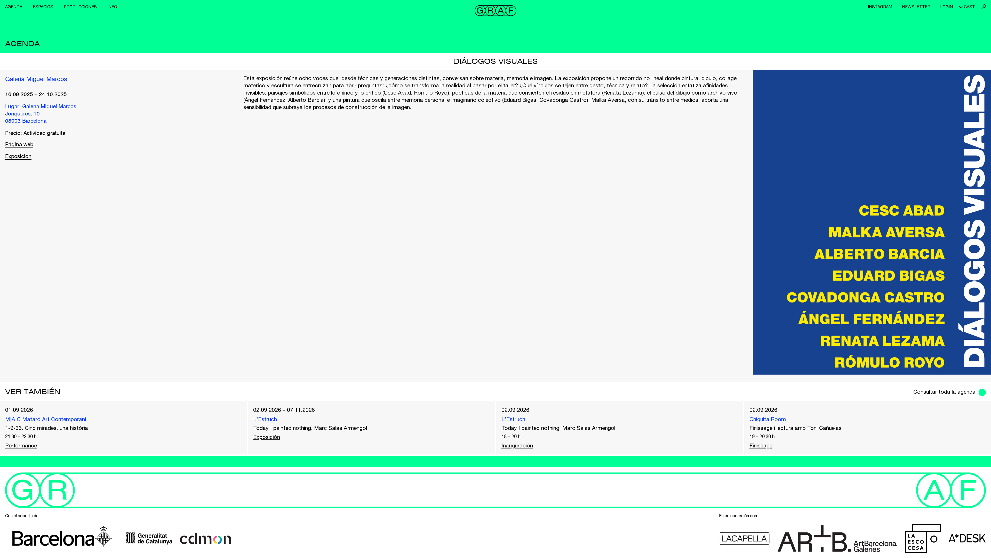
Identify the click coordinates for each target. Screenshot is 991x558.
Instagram (880, 6)
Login (946, 6)
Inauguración (517, 445)
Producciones (80, 6)
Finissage (760, 445)
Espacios (43, 6)
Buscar (984, 7)
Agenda (13, 6)
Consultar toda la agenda (944, 392)
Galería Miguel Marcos (36, 79)
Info (112, 6)
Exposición (18, 156)
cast (969, 6)
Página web (19, 145)
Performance (21, 445)
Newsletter (916, 6)
